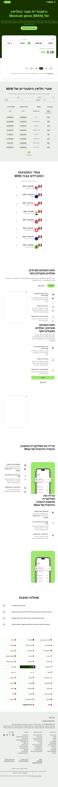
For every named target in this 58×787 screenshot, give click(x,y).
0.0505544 (23, 117)
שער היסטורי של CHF (18, 727)
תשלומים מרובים (38, 749)
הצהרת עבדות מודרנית (9, 761)
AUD (48, 130)
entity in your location (36, 776)
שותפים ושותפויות (52, 744)
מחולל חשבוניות (24, 751)
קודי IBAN (26, 743)
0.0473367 (23, 138)
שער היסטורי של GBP (28, 724)
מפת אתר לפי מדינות (23, 761)
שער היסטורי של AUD (38, 724)
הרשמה (7, 2)
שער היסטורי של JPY (39, 726)
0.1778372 (10, 134)
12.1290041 (9, 130)
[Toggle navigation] (3, 2)
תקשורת (54, 738)
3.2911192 (10, 143)
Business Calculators (23, 753)
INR (48, 134)
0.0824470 (23, 130)
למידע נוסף (41, 285)
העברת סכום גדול (38, 739)
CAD (48, 126)
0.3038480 (23, 143)
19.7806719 (10, 117)
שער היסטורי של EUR (50, 726)
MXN (48, 111)
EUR (48, 117)
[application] (15, 59)
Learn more (50, 73)
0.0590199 (23, 147)
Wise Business (38, 746)
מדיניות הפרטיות (24, 759)
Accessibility (53, 749)
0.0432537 (23, 121)
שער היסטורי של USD (29, 727)
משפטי (40, 759)
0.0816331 (23, 126)
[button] (29, 153)
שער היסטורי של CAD (29, 726)
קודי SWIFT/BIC (24, 741)
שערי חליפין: (52, 717)
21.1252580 (10, 138)
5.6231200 (23, 134)
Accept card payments (36, 751)
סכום (53, 39)
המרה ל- (24, 39)
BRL (48, 143)
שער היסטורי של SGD (39, 727)
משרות (54, 739)
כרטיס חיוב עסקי (38, 748)
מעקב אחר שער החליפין (29, 28)
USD (48, 147)
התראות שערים (24, 744)
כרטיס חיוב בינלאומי (37, 738)
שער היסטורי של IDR (8, 727)
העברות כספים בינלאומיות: (48, 720)
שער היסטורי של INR (18, 726)
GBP (48, 121)
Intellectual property (37, 762)
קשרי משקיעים (53, 743)
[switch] (29, 43)
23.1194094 (10, 121)
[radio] (50, 68)
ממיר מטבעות (25, 738)
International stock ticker (22, 739)
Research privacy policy (22, 736)
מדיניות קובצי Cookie (9, 759)
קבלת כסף (40, 741)
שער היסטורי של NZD (8, 726)
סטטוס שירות (53, 741)
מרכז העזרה (53, 746)
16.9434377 (10, 147)
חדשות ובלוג (25, 734)
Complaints (39, 761)
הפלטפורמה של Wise (37, 744)
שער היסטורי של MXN (17, 724)
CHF (48, 138)
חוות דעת (54, 748)
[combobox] (37, 43)
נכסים (40, 743)
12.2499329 (10, 126)
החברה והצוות (53, 734)
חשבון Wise (39, 736)
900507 (25, 773)
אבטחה (54, 736)
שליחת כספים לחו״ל (37, 734)
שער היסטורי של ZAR (50, 727)
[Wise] (51, 2)
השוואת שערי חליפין (23, 746)
